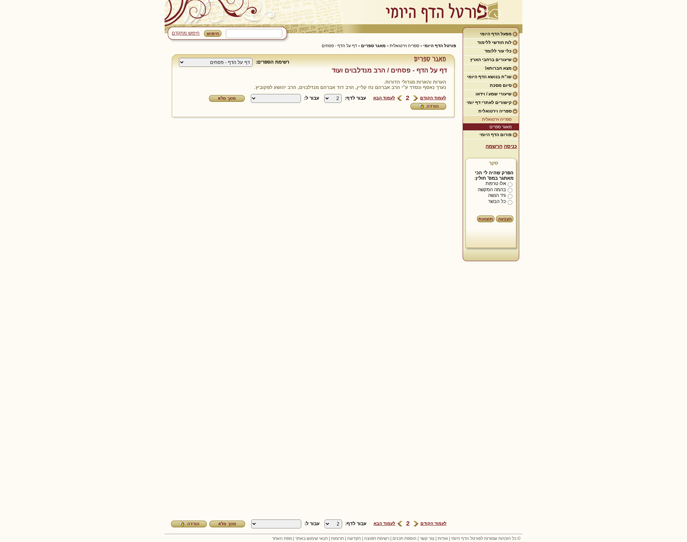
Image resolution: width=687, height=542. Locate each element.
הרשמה (494, 146)
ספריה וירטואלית (495, 111)
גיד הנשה (497, 195)
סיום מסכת (501, 85)
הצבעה (505, 219)
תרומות (337, 538)
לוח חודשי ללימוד (494, 42)
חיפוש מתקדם (186, 33)
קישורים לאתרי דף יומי (489, 102)
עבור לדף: (355, 98)
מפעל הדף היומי (496, 33)
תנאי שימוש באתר (311, 538)
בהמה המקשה (492, 189)
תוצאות (485, 219)
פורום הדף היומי (495, 134)
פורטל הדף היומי (439, 45)
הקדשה (354, 538)
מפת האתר (282, 538)
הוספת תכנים (404, 538)
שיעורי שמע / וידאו (494, 93)
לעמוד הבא (384, 97)
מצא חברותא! (498, 68)
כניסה (510, 146)
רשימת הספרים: (272, 62)
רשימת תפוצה (376, 538)
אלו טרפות (496, 183)
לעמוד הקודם (433, 97)
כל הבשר (497, 201)
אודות (443, 538)
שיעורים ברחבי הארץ (491, 59)
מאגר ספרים (500, 126)
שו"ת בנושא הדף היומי (489, 76)
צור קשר (427, 538)
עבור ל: (311, 98)
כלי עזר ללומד (498, 51)
